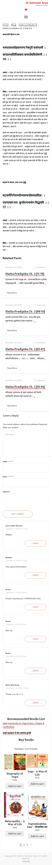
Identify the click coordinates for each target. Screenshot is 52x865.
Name (8, 462)
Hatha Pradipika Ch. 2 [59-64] (25, 386)
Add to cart (14, 786)
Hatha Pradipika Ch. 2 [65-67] (25, 349)
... (45, 283)
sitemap (26, 861)
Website (6, 492)
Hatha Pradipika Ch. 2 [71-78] (24, 274)
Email (8, 477)
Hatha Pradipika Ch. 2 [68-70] (25, 311)
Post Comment (17, 514)
